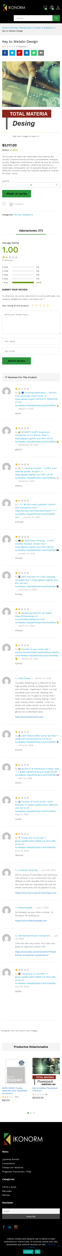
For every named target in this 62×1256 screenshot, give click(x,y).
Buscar (56, 18)
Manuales (7, 1191)
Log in (58, 9)
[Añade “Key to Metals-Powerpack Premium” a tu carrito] (42, 1083)
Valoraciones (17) (31, 230)
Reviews (21, 46)
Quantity (5, 181)
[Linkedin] (10, 1227)
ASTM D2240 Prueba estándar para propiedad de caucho (14, 1090)
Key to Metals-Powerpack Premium (45, 1089)
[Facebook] (4, 1227)
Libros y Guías (9, 1187)
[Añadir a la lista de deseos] (4, 204)
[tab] (31, 232)
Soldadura (28, 215)
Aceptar (28, 1252)
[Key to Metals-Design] (5, 53)
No (37, 1252)
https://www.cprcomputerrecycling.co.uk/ (36, 893)
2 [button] (31, 1113)
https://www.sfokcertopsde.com (31, 921)
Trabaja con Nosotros (12, 1167)
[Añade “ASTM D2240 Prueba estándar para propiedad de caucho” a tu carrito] (12, 1083)
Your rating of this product (15, 306)
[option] (16, 1081)
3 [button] (34, 1113)
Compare (18, 204)
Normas (17, 215)
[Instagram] (16, 1227)
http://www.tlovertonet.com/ (29, 717)
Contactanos (8, 1163)
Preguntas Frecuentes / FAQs (16, 1171)
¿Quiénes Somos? (10, 1159)
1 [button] (28, 1113)
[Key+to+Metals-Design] (12, 53)
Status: (5, 150)
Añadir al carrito (16, 193)
